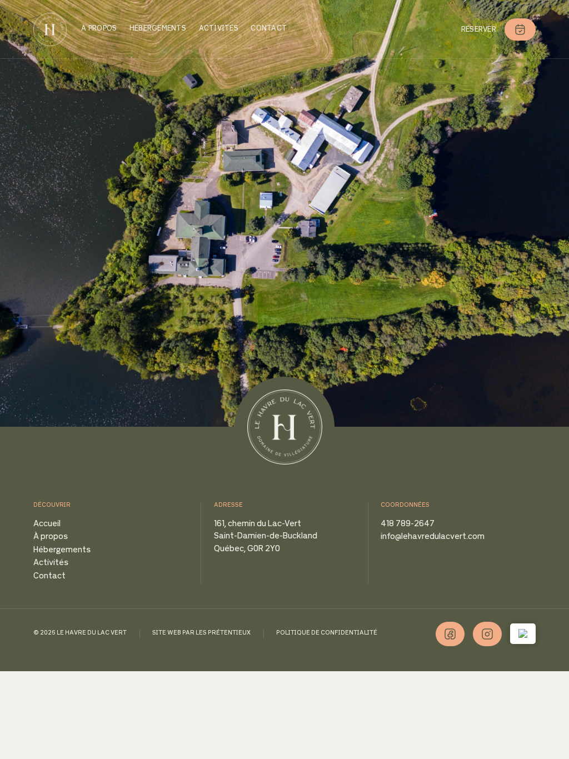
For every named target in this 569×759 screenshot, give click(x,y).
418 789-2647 (408, 524)
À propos (99, 28)
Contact (269, 28)
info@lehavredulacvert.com (433, 537)
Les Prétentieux (223, 633)
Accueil (47, 524)
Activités (218, 28)
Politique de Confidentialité (326, 633)
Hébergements (157, 28)
